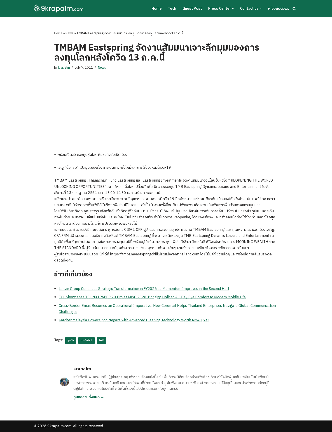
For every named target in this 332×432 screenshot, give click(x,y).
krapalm (64, 67)
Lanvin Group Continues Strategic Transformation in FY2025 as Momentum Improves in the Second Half (144, 289)
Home (157, 9)
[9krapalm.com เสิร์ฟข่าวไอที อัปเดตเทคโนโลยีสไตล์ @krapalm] (59, 8)
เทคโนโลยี (86, 340)
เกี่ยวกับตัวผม (278, 9)
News (69, 33)
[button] (233, 8)
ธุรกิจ (71, 340)
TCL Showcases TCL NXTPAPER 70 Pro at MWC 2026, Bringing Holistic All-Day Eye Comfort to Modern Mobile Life (152, 297)
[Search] (294, 8)
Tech (172, 9)
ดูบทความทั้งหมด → (88, 397)
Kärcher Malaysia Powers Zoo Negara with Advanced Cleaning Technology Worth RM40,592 (134, 320)
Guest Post (192, 9)
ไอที (101, 340)
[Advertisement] (166, 106)
